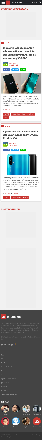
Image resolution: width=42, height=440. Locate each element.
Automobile (4, 371)
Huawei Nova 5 (16, 197)
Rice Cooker (37, 414)
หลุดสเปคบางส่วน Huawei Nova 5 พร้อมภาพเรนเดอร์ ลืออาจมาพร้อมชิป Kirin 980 (20, 135)
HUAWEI (6, 114)
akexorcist (16, 427)
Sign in (34, 2)
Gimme (15, 414)
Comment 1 (16, 193)
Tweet (16, 69)
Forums (3, 375)
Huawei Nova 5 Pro (28, 114)
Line (24, 69)
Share (7, 69)
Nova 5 (6, 117)
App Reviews (5, 363)
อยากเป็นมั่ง (37, 427)
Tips (2, 355)
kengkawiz (26, 414)
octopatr (5, 414)
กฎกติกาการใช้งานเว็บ (8, 379)
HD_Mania (26, 427)
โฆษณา (3, 391)
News (7, 42)
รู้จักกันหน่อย (5, 383)
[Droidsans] (14, 3)
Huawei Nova (16, 114)
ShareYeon (12, 63)
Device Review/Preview (8, 367)
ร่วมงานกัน (4, 387)
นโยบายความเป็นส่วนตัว (9, 395)
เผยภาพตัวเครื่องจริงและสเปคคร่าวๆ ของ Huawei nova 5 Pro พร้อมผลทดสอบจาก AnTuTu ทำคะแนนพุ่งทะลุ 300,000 (19, 53)
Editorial (3, 359)
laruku (5, 427)
